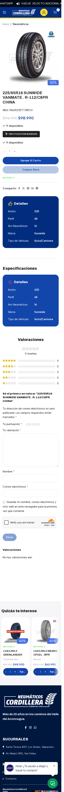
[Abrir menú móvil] (4, 12)
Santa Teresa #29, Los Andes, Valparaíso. (30, 746)
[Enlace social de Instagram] (30, 727)
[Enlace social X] (23, 188)
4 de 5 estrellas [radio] (35, 424)
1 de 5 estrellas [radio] (27, 424)
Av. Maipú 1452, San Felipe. (21, 753)
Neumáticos (20, 24)
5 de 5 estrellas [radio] (38, 424)
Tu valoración (12, 430)
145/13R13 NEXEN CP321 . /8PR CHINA (45, 655)
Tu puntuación (12, 424)
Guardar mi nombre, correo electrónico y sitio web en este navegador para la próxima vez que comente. (30, 506)
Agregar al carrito (30, 160)
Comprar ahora (30, 169)
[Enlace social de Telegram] (37, 188)
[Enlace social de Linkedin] (32, 188)
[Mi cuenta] (43, 12)
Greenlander (10, 659)
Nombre (9, 471)
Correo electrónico (15, 486)
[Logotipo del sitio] (24, 12)
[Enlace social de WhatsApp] (35, 727)
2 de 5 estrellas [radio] (29, 424)
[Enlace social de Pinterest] (28, 188)
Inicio (6, 24)
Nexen (37, 659)
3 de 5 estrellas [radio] (32, 424)
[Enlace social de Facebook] (19, 188)
